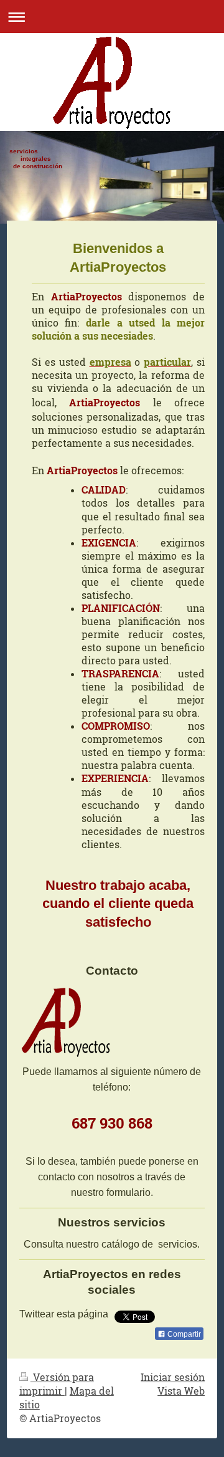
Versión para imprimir (56, 1384)
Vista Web (181, 1391)
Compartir (183, 1334)
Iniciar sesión (173, 1377)
